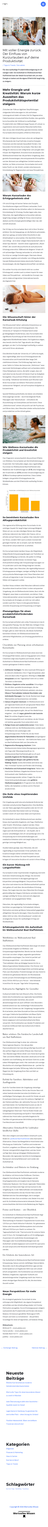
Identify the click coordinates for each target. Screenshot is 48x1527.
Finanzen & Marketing (14, 1452)
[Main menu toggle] (43, 4)
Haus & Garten (11, 1456)
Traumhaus (25, 1489)
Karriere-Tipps (10, 1489)
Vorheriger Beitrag (9, 1348)
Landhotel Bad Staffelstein (20, 1139)
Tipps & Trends (9, 65)
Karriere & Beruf (12, 1460)
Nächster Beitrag (39, 1348)
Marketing (18, 1489)
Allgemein (10, 1449)
